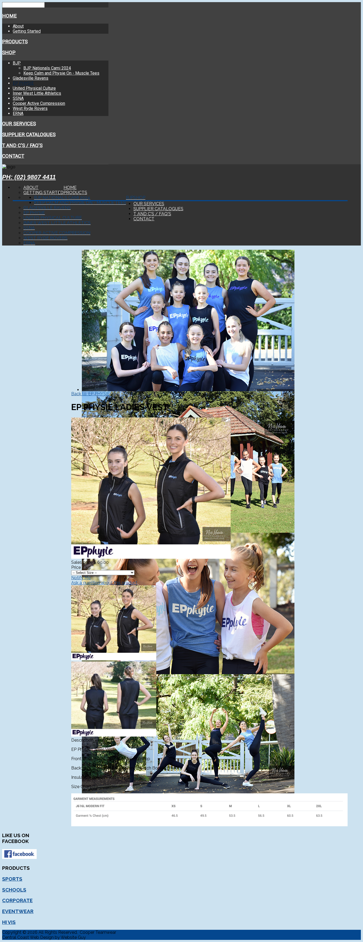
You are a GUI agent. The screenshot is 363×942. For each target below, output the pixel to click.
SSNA (18, 98)
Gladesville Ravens (30, 78)
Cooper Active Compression (39, 103)
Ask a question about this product (104, 582)
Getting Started (27, 31)
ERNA (18, 113)
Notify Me (81, 577)
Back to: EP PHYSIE (90, 393)
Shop (8, 52)
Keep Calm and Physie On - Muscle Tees (61, 73)
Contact (13, 156)
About (18, 26)
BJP (17, 63)
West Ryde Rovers (30, 108)
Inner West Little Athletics (37, 93)
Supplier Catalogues (29, 134)
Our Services (19, 124)
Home (9, 16)
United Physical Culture (34, 88)
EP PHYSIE (23, 83)
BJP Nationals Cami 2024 (47, 68)
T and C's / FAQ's (22, 145)
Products (15, 42)
